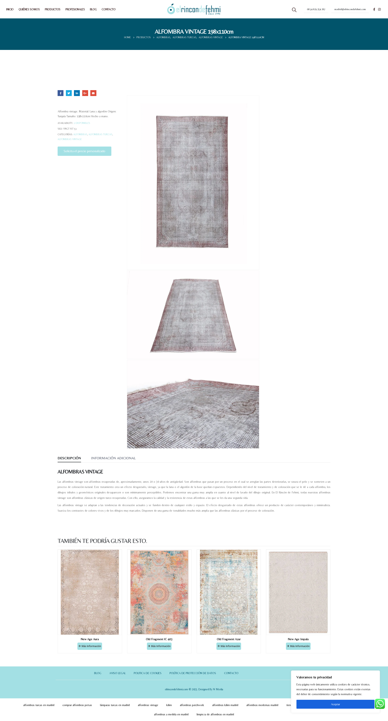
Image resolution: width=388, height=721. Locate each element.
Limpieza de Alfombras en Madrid (215, 714)
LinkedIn (77, 93)
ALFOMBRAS (80, 134)
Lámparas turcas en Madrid (115, 705)
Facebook (60, 93)
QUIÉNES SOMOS (29, 9)
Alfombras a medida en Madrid (171, 714)
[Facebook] (374, 9)
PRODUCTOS (52, 9)
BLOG (93, 9)
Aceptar (335, 704)
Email (93, 93)
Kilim (169, 705)
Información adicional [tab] (113, 458)
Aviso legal (117, 673)
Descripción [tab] (69, 458)
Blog (97, 673)
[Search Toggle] (294, 10)
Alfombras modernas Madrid (262, 705)
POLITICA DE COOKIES (147, 673)
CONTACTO (108, 9)
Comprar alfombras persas (77, 705)
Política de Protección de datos (193, 673)
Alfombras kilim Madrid (225, 705)
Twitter (69, 93)
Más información (91, 646)
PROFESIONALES (75, 9)
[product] (90, 592)
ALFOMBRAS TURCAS (100, 134)
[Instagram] (379, 9)
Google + (85, 93)
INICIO (10, 9)
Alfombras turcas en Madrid (38, 705)
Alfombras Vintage (70, 139)
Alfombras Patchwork (192, 705)
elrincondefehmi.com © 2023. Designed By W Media (194, 689)
